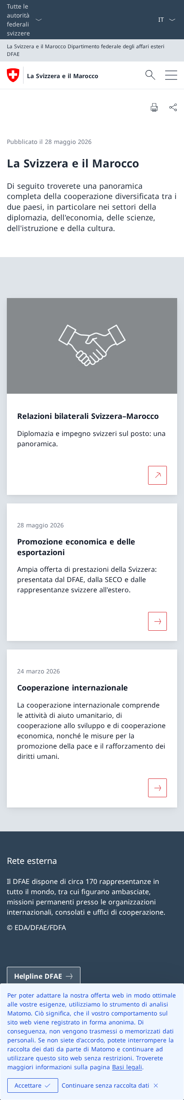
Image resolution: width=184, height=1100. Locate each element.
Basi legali (127, 1067)
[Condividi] (172, 107)
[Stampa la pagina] (154, 107)
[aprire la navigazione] (171, 75)
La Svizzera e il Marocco (62, 76)
